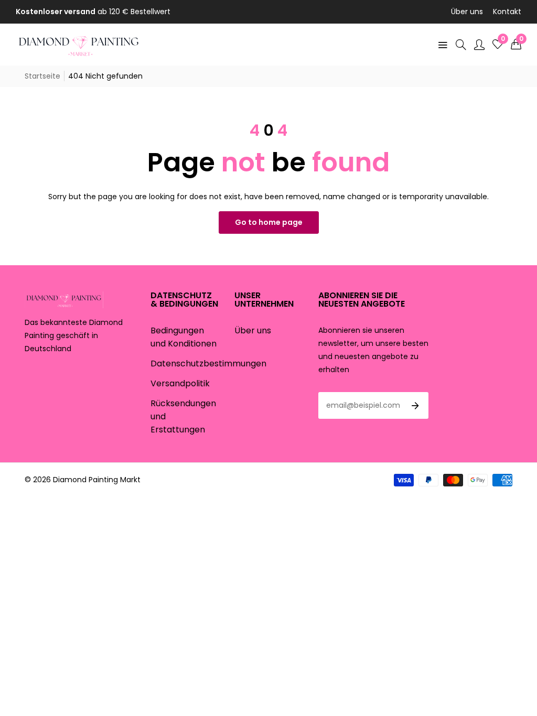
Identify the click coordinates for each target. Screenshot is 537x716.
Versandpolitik (180, 383)
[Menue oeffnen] (442, 44)
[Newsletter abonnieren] (415, 405)
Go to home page (269, 222)
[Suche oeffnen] (461, 44)
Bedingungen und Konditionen (184, 337)
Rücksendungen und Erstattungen (183, 416)
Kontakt (507, 11)
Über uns (467, 11)
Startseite (42, 76)
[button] (516, 44)
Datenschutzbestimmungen (208, 363)
